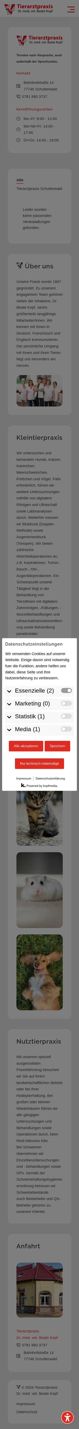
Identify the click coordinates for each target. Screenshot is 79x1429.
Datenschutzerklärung (50, 778)
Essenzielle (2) (34, 690)
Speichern (57, 746)
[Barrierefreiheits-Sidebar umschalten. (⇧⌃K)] (67, 1417)
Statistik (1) (30, 716)
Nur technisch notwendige (39, 763)
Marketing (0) (32, 703)
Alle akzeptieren (26, 746)
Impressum (23, 778)
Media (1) (27, 729)
